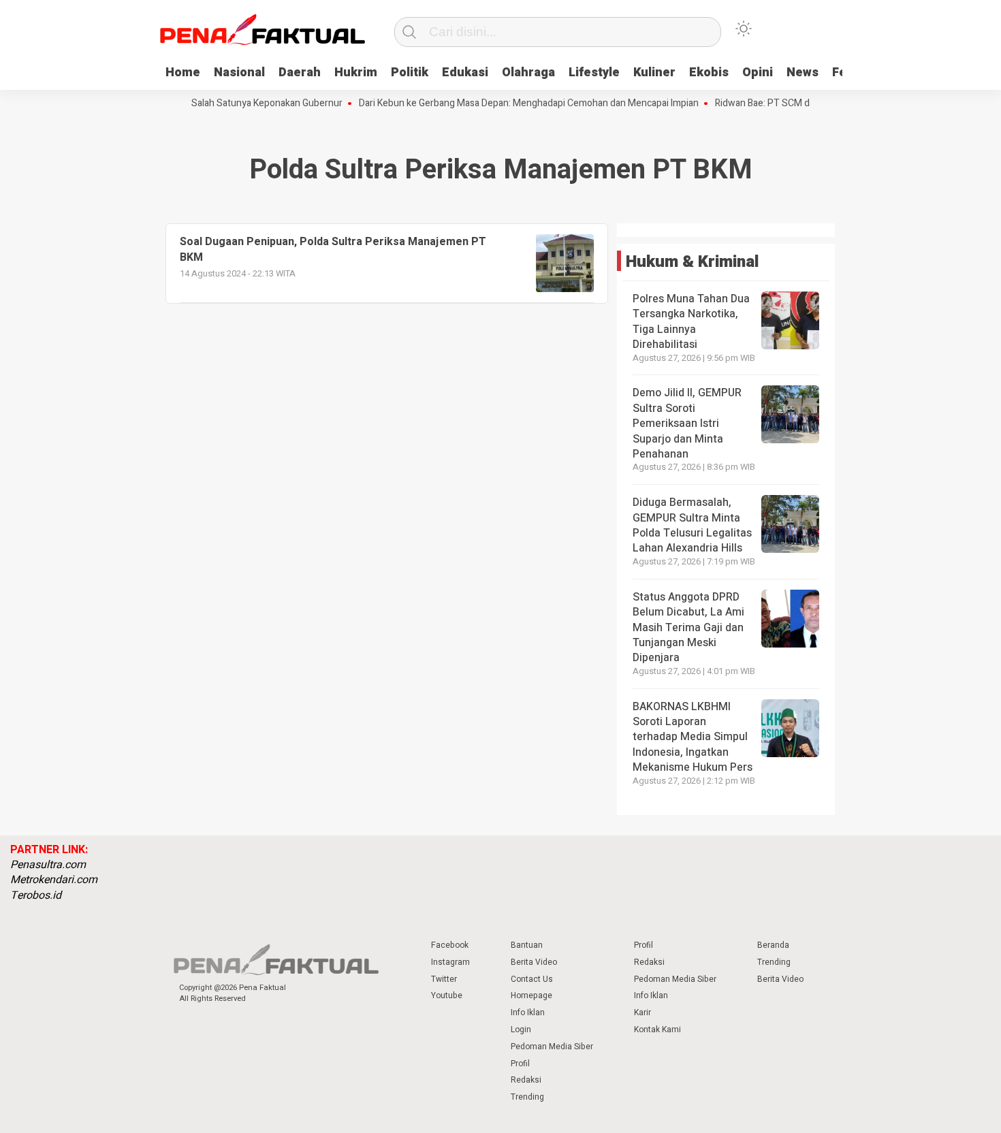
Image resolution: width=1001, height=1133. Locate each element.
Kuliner (654, 72)
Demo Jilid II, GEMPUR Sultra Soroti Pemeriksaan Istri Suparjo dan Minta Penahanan (687, 423)
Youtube (446, 995)
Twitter (444, 979)
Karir (642, 1012)
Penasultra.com (48, 865)
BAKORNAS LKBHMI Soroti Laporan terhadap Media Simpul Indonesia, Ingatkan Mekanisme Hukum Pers (692, 737)
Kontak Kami (657, 1029)
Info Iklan (528, 1012)
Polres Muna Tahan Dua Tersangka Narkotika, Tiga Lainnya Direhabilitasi (691, 322)
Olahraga (528, 72)
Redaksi (526, 1080)
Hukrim (355, 72)
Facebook (449, 945)
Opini (757, 72)
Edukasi (465, 72)
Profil (520, 1063)
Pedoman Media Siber (552, 1046)
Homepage (531, 995)
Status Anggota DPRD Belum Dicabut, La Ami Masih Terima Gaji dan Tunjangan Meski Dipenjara (688, 628)
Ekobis (709, 72)
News (802, 72)
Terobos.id (35, 895)
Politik (409, 72)
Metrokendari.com (53, 880)
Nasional (239, 72)
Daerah (300, 72)
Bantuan (527, 945)
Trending (527, 1097)
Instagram (450, 962)
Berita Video (534, 962)
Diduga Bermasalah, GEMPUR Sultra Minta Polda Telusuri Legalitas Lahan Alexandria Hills (692, 525)
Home (182, 72)
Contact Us (532, 979)
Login (521, 1029)
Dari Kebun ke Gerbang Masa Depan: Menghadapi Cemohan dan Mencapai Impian (514, 103)
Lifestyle (594, 72)
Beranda (773, 945)
